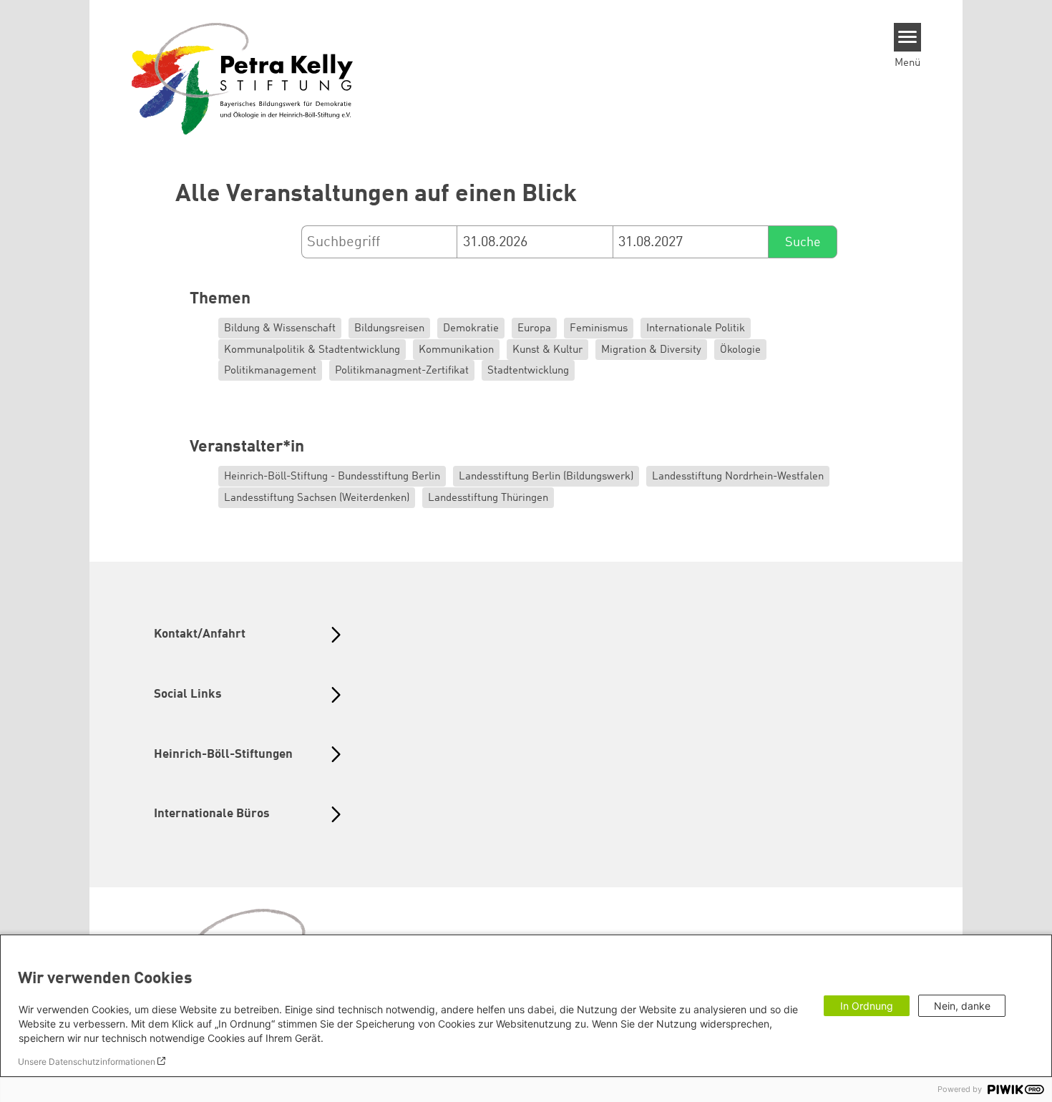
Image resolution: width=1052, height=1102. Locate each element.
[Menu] (908, 37)
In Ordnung (866, 1006)
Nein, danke (962, 1006)
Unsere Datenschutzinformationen (86, 1061)
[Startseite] (243, 78)
